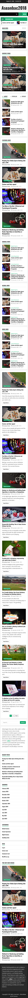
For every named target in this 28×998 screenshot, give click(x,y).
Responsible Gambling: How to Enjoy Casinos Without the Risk (14, 514)
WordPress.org (5, 857)
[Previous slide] (23, 28)
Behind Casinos (7, 520)
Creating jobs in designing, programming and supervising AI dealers (14, 548)
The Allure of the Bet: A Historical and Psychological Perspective (14, 41)
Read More (6, 403)
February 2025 (5, 788)
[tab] (4, 97)
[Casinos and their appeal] (14, 175)
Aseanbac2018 (14, 8)
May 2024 (4, 815)
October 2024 (5, 800)
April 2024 (4, 818)
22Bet (8, 740)
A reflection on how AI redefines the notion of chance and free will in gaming (14, 688)
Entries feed (5, 851)
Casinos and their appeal (10, 87)
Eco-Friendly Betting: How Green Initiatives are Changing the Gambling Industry (14, 582)
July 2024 (4, 809)
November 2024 (6, 797)
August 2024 (5, 806)
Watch (24, 14)
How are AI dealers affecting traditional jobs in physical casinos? (14, 616)
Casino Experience (7, 35)
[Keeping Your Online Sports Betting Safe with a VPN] (14, 151)
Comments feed (6, 854)
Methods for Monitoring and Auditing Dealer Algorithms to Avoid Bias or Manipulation (6, 131)
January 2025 (5, 791)
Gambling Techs (7, 694)
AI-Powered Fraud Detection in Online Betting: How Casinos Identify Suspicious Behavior (14, 653)
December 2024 (6, 794)
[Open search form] (16, 14)
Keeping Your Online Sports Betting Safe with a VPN (13, 68)
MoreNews (23, 994)
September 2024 (6, 803)
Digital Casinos (7, 65)
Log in (3, 847)
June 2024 (4, 812)
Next (16, 715)
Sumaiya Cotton (7, 46)
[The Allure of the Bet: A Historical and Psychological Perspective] (14, 196)
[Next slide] (25, 28)
